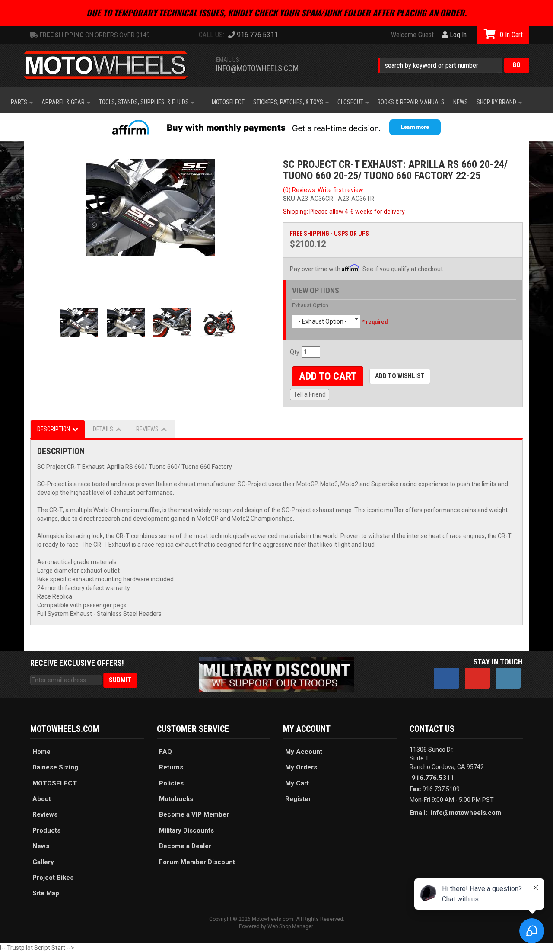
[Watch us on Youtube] (477, 678)
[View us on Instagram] (508, 678)
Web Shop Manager (290, 926)
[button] (453, 65)
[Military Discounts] (276, 673)
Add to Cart (327, 376)
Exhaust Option (310, 305)
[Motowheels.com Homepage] (112, 65)
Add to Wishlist (400, 376)
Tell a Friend (309, 394)
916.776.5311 (433, 778)
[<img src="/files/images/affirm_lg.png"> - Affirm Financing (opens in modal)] (276, 127)
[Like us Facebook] (446, 678)
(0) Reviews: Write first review (323, 189)
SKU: (290, 198)
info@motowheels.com (257, 68)
